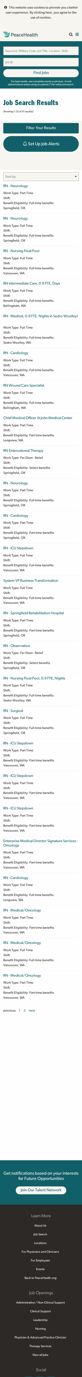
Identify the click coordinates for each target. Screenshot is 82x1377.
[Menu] (77, 34)
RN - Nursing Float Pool (21, 251)
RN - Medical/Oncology (22, 910)
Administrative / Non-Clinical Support (40, 1302)
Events (40, 1269)
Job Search (40, 1234)
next (32, 1010)
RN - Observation (16, 646)
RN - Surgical (13, 711)
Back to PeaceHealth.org (40, 1278)
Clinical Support (40, 1311)
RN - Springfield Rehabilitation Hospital (33, 613)
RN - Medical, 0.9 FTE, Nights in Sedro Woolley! (40, 316)
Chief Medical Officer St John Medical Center (37, 418)
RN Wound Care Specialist (23, 385)
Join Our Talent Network (41, 1190)
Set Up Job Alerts (43, 144)
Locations (40, 1243)
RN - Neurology (15, 186)
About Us (40, 1225)
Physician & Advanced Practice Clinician (40, 1337)
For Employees (40, 1260)
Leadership (40, 1320)
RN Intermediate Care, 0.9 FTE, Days (31, 283)
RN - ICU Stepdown (18, 548)
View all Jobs (40, 1355)
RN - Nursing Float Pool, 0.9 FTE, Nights (34, 678)
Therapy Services (40, 1346)
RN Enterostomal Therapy (23, 450)
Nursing (40, 1328)
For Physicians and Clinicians (40, 1251)
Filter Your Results (41, 128)
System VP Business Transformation (30, 580)
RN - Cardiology (15, 353)
